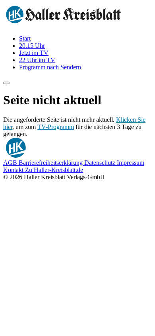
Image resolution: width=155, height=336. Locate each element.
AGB (11, 162)
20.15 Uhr (32, 45)
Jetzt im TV (33, 52)
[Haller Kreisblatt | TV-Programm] (63, 24)
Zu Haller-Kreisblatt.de (54, 169)
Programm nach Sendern (50, 67)
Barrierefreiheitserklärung (51, 162)
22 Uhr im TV (37, 60)
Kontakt (14, 169)
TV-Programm (55, 126)
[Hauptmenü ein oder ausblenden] (6, 83)
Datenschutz (100, 162)
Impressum (130, 162)
